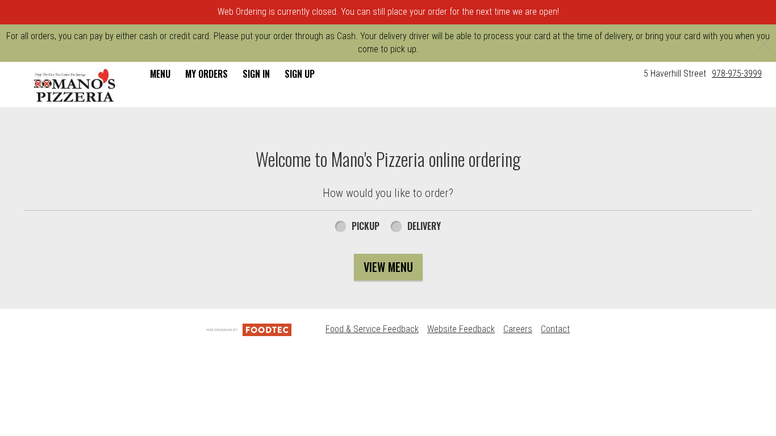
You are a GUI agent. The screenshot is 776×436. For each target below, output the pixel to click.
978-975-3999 (737, 73)
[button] (75, 86)
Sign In (256, 74)
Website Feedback (461, 329)
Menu (160, 74)
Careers (517, 329)
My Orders (206, 74)
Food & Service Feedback (372, 329)
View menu (388, 266)
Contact (555, 329)
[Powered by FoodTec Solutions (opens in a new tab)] (248, 329)
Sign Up (300, 74)
